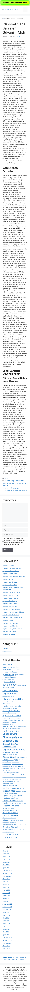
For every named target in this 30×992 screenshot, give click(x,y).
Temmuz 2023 (7, 907)
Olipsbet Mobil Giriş (6, 770)
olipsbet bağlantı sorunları (8, 701)
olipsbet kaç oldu (15, 762)
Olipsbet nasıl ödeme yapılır (20, 777)
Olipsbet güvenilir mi (9, 754)
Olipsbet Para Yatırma (10, 781)
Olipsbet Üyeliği (19, 820)
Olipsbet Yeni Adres (9, 810)
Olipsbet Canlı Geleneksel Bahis (13, 612)
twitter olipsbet (8, 832)
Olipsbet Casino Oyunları (7, 724)
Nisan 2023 (6, 915)
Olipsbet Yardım (7, 579)
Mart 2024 (6, 884)
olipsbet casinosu (22, 726)
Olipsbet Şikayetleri (7, 829)
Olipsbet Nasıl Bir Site (19, 775)
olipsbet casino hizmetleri (9, 722)
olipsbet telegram (9, 796)
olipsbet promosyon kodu (13, 788)
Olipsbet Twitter (20, 803)
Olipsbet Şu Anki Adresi (19, 829)
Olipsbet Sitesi (8, 791)
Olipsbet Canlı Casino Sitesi (11, 568)
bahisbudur (6, 959)
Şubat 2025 (6, 854)
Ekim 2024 (6, 865)
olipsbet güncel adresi (10, 752)
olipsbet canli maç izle (11, 706)
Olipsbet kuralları (6, 766)
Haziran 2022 (7, 943)
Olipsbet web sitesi (11, 806)
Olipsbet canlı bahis (10, 709)
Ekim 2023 (6, 898)
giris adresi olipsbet (9, 672)
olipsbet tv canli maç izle (12, 801)
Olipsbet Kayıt (6, 762)
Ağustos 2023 (7, 904)
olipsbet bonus (17, 701)
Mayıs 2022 (6, 946)
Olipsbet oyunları (6, 779)
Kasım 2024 (6, 862)
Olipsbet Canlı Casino (9, 713)
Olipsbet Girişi (10, 740)
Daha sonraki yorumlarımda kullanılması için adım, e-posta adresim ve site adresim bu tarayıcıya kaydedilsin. (14, 542)
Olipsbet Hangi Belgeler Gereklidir (13, 576)
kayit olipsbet (10, 684)
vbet (17, 957)
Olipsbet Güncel (9, 747)
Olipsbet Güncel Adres (13, 749)
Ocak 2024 (6, 890)
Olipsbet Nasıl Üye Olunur (8, 777)
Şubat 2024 (6, 887)
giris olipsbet (19, 675)
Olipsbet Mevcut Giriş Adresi (20, 768)
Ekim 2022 (6, 932)
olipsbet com (6, 728)
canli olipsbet (7, 669)
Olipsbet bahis (9, 693)
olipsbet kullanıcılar (6, 764)
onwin (22, 959)
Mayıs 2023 (6, 912)
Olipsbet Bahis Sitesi (13, 699)
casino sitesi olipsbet (17, 669)
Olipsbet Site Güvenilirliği (10, 595)
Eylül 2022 (5, 935)
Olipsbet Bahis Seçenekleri (8, 696)
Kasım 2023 (6, 895)
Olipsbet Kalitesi (7, 620)
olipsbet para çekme (7, 783)
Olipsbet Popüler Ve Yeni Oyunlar (16, 491)
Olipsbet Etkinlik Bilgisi (9, 601)
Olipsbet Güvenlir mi (10, 757)
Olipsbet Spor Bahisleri (9, 793)
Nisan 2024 (6, 882)
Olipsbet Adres (8, 688)
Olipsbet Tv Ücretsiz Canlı (11, 609)
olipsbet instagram (10, 760)
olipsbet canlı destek (11, 715)
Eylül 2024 (6, 868)
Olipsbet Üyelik (8, 820)
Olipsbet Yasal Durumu (10, 598)
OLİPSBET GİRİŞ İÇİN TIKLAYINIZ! (15, 2)
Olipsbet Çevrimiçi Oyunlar (11, 592)
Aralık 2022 (6, 926)
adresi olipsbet (7, 664)
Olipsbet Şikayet (10, 827)
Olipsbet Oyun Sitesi (16, 779)
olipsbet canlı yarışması (7, 720)
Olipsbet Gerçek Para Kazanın (12, 617)
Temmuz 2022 (7, 940)
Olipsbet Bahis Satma (9, 603)
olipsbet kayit (21, 759)
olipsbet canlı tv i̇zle (20, 718)
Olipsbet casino (18, 720)
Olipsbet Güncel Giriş (9, 574)
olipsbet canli (6, 704)
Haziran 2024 (7, 876)
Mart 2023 (6, 918)
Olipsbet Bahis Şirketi (9, 585)
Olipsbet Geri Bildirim (9, 606)
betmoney (15, 959)
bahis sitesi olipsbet (10, 667)
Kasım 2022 (6, 929)
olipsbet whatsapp (8, 808)
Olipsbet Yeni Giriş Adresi (9, 818)
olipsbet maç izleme (7, 768)
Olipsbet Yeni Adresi (10, 813)
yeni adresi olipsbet (10, 834)
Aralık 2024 (6, 859)
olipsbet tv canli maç (10, 798)
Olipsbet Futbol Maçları (10, 582)
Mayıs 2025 (6, 851)
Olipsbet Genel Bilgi (16, 728)
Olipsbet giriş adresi (13, 737)
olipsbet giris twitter (10, 731)
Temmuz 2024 (7, 873)
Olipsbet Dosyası (8, 565)
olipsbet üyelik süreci (21, 824)
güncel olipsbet (8, 682)
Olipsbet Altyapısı (22, 690)
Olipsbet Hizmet (23, 757)
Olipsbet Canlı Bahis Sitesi (11, 711)
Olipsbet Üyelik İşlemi (9, 631)
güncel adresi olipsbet (8, 679)
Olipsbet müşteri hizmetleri (10, 773)
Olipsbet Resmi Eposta (10, 626)
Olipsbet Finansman (9, 634)
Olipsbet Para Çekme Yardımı (12, 629)
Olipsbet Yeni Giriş (10, 815)
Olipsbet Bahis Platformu (10, 571)
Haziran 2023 (7, 909)
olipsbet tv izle (8, 803)
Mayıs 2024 (6, 879)
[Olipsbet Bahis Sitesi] (10, 10)
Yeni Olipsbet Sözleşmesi (10, 615)
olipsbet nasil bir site (7, 775)
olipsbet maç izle (17, 766)
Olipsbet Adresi (10, 690)
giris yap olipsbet (9, 677)
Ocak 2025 (6, 856)
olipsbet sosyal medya (21, 791)
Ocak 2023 (6, 923)
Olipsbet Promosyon (9, 785)
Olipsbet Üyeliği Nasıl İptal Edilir (9, 822)
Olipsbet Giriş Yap (10, 744)
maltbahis (23, 957)
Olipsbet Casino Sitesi (10, 726)
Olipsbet (7, 478)
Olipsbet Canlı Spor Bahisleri (8, 718)
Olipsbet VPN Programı (10, 623)
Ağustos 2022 (7, 937)
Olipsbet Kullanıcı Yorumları (17, 764)
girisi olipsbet (8, 674)
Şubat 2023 (6, 921)
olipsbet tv (20, 795)
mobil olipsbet (22, 685)
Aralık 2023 (6, 893)
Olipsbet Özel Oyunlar (12, 488)
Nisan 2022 (6, 949)
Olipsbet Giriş (9, 481)
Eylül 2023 (6, 901)
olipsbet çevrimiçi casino (9, 824)
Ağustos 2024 (7, 870)
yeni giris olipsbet (9, 837)
